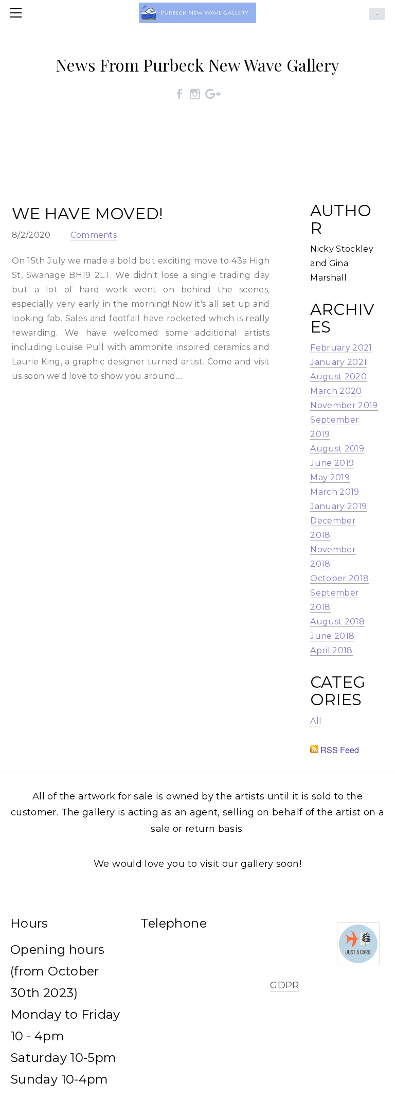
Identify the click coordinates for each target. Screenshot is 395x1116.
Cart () (377, 14)
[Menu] (18, 13)
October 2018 (339, 578)
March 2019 (334, 492)
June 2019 (332, 463)
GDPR (284, 985)
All (315, 721)
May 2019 (330, 477)
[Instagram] (195, 93)
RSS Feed (338, 750)
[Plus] (213, 93)
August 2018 (337, 621)
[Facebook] (179, 93)
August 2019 (337, 449)
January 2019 (338, 506)
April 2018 (331, 650)
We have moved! (87, 213)
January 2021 (338, 362)
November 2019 (344, 405)
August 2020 (338, 376)
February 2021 (341, 348)
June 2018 (332, 636)
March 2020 (336, 391)
